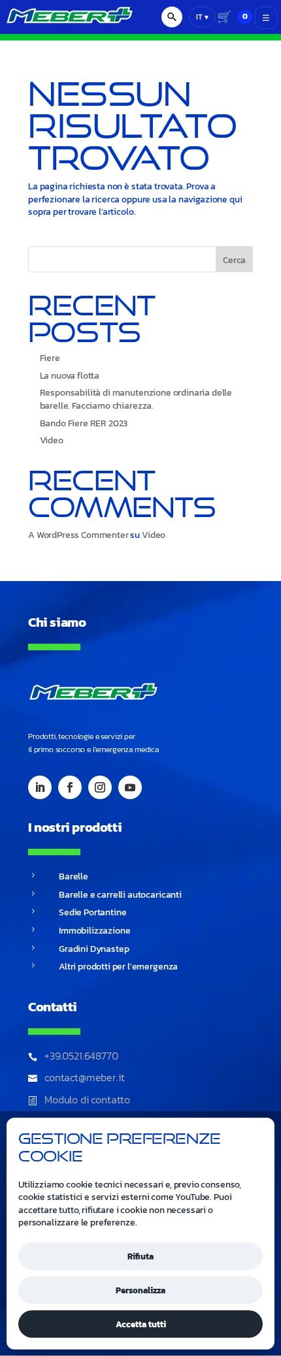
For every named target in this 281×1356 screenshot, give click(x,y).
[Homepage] (67, 24)
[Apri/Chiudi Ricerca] (171, 17)
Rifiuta (140, 1256)
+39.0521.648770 (81, 1056)
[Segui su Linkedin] (40, 787)
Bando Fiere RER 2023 (84, 423)
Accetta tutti (141, 1324)
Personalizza (140, 1290)
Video (51, 440)
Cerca (234, 260)
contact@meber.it (84, 1077)
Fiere (50, 358)
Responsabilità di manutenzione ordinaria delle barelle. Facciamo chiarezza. (136, 399)
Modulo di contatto (87, 1099)
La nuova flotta (70, 376)
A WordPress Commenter (78, 535)
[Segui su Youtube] (130, 787)
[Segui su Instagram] (100, 787)
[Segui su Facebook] (70, 787)
